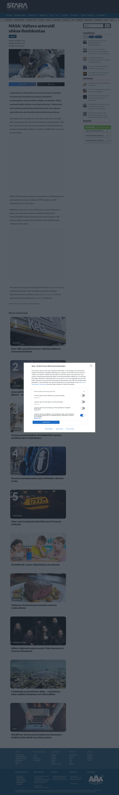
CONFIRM (46, 422)
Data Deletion (49, 429)
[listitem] (59, 391)
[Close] (91, 366)
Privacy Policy (70, 429)
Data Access (59, 429)
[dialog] (59, 397)
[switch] (82, 395)
